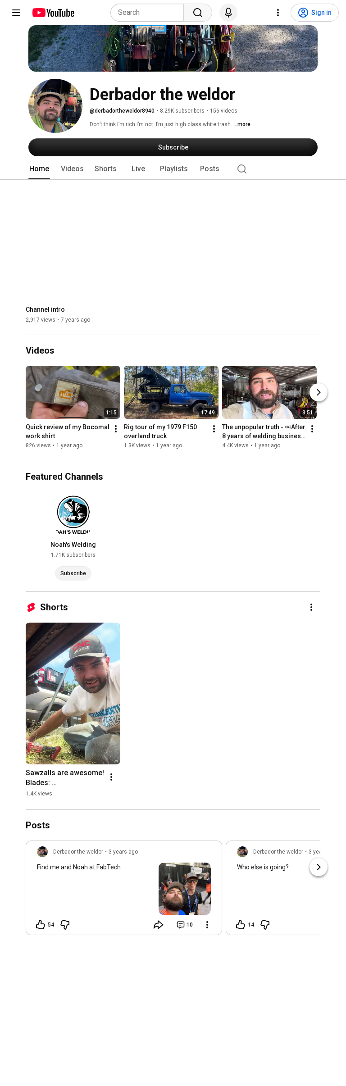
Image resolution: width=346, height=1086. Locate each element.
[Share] (159, 925)
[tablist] (173, 169)
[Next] (319, 393)
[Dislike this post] (65, 925)
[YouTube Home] (53, 12)
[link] (124, 890)
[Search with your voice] (228, 13)
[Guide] (16, 12)
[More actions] (116, 429)
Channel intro (45, 309)
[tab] (39, 169)
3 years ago (123, 852)
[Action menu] (207, 925)
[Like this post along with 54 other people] (40, 925)
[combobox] (150, 12)
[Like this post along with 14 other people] (240, 925)
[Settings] (278, 12)
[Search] (197, 13)
